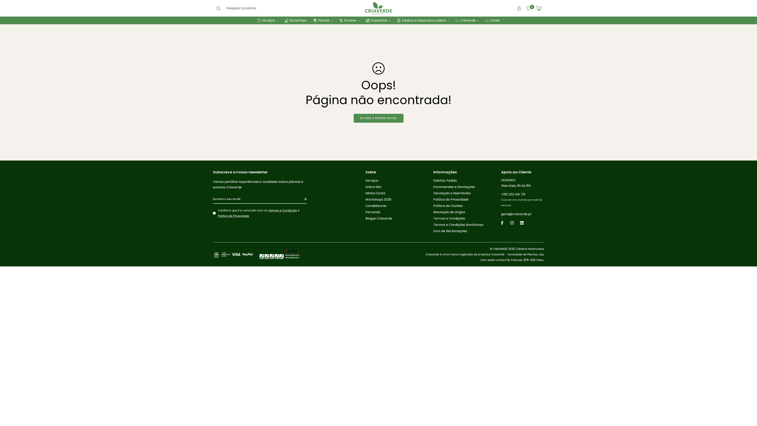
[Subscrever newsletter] (304, 199)
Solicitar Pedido (445, 180)
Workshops (298, 20)
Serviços (268, 20)
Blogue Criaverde (378, 218)
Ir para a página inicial (378, 118)
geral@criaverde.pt (516, 214)
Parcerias (372, 212)
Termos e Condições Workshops (458, 224)
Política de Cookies (448, 206)
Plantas (324, 20)
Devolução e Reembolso (452, 193)
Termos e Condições (282, 210)
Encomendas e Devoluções (454, 187)
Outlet (495, 20)
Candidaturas (375, 206)
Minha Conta (375, 193)
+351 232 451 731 (521, 199)
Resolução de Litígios (449, 212)
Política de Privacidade (233, 216)
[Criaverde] (378, 8)
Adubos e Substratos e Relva (424, 20)
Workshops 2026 (378, 199)
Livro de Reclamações (450, 231)
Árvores (350, 20)
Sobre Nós (373, 187)
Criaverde (468, 20)
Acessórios (379, 20)
